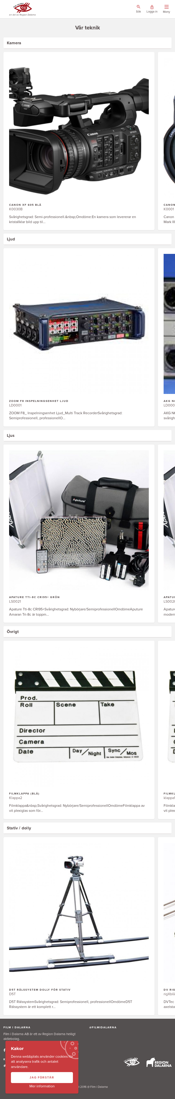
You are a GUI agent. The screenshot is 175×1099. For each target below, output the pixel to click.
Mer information (42, 1086)
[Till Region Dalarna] (159, 1065)
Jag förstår (42, 1077)
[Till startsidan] (132, 1065)
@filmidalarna (103, 1027)
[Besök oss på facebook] (4, 1050)
